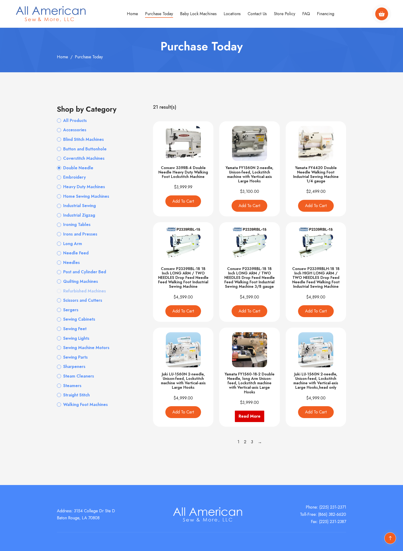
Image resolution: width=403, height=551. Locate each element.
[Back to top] (390, 538)
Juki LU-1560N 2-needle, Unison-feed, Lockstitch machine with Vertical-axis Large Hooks (183, 380)
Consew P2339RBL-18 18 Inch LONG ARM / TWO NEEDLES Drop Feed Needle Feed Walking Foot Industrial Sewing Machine (183, 277)
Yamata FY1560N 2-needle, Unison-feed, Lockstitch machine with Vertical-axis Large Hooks (249, 174)
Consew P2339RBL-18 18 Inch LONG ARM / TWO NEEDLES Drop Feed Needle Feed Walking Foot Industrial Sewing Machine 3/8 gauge (249, 277)
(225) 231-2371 (332, 507)
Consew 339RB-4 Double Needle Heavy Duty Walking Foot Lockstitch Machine (183, 172)
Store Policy (284, 14)
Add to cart (183, 201)
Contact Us (257, 14)
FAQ (306, 14)
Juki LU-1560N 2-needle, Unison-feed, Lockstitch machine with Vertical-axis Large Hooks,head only (315, 380)
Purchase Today (159, 14)
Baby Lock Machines (198, 14)
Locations (232, 14)
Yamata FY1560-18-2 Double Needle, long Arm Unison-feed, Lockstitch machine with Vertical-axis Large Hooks (249, 383)
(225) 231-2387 (332, 522)
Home (132, 14)
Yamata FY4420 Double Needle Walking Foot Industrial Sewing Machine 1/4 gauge (316, 174)
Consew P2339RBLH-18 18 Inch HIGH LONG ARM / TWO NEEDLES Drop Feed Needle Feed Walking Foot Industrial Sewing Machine (316, 277)
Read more (250, 416)
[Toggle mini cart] (382, 14)
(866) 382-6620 (332, 514)
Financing (325, 14)
